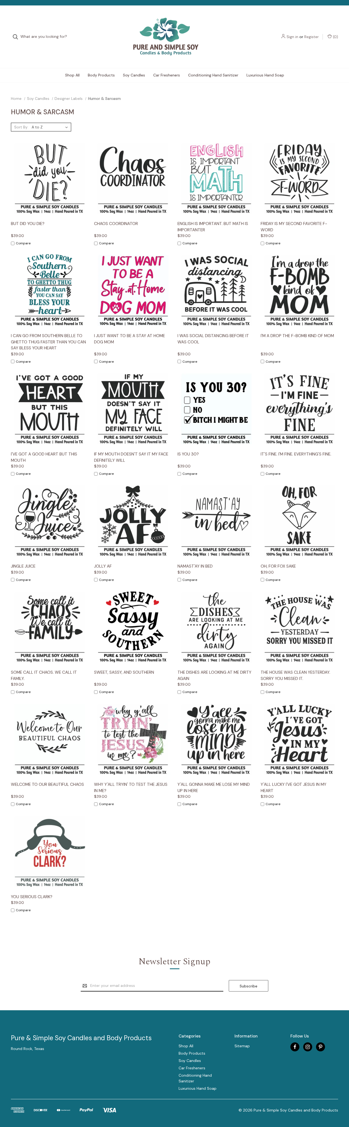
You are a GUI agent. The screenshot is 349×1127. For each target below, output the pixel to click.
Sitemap (242, 1045)
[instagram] (307, 1047)
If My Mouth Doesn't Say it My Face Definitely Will (131, 457)
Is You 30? (188, 454)
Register (311, 36)
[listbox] (51, 127)
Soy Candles (134, 75)
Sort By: (21, 127)
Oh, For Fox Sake (278, 566)
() (335, 36)
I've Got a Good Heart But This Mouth (44, 457)
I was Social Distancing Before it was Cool (213, 339)
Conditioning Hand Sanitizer (213, 75)
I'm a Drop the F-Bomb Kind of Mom (297, 335)
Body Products (101, 75)
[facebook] (295, 1047)
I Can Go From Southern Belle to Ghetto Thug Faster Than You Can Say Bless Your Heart (48, 342)
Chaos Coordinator (116, 223)
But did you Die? (27, 223)
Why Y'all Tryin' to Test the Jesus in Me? (130, 787)
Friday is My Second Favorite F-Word (294, 227)
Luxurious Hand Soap (265, 75)
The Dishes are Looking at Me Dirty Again (214, 675)
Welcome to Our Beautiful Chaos (47, 784)
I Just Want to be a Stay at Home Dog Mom (129, 339)
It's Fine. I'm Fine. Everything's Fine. (296, 454)
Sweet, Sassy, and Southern (124, 672)
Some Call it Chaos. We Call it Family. (44, 675)
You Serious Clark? (31, 897)
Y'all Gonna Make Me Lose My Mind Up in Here (213, 787)
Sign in (292, 36)
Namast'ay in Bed (195, 566)
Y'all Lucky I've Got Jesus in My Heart (293, 787)
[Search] (17, 37)
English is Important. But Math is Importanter (212, 227)
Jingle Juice (23, 566)
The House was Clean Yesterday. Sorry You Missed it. (295, 675)
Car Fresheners (166, 75)
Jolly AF (103, 566)
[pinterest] (320, 1047)
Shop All (72, 75)
